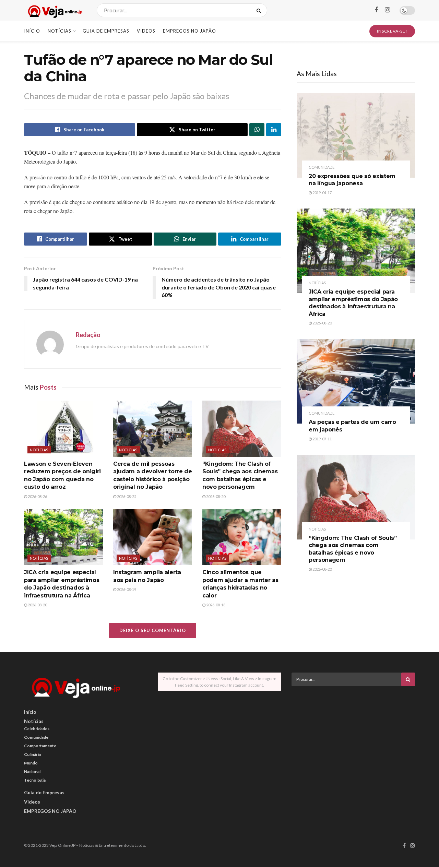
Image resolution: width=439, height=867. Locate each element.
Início (32, 31)
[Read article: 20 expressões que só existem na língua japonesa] (356, 135)
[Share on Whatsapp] (256, 129)
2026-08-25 (126, 496)
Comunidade (321, 167)
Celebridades (36, 728)
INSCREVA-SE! (392, 31)
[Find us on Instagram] (387, 10)
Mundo (31, 762)
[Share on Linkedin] (273, 129)
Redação (88, 335)
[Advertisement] (353, 739)
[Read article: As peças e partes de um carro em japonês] (356, 381)
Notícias (59, 31)
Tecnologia (35, 780)
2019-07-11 (322, 439)
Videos (146, 31)
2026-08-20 (215, 496)
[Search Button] (260, 10)
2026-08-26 (37, 496)
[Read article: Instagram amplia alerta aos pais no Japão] (152, 537)
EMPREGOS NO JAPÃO (189, 31)
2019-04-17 (322, 192)
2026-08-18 (215, 605)
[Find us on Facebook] (376, 10)
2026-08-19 (126, 589)
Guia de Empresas (106, 31)
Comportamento (40, 745)
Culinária (32, 754)
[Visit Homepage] (54, 10)
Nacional (32, 771)
